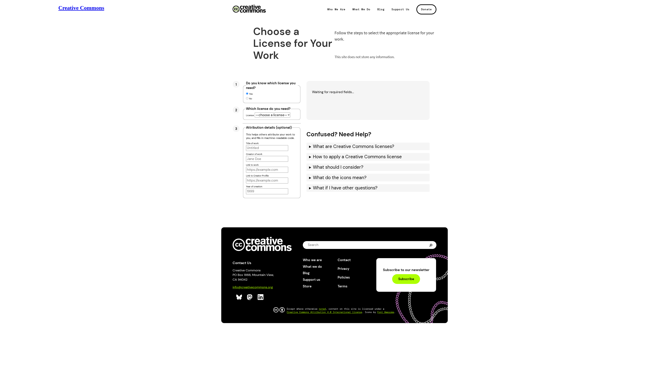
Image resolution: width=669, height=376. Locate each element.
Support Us (400, 9)
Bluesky (239, 297)
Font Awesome (385, 312)
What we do (312, 266)
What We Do (361, 9)
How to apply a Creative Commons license (357, 157)
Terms (342, 286)
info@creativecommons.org (253, 287)
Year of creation (254, 186)
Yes (251, 93)
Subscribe (406, 279)
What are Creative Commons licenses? (353, 146)
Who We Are (336, 9)
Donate (426, 9)
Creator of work (254, 154)
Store (307, 286)
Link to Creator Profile (257, 175)
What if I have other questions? (345, 188)
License (250, 115)
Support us (311, 279)
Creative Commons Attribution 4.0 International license (324, 312)
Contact (344, 260)
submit (431, 245)
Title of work (252, 143)
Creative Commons (249, 9)
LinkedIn (261, 297)
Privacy (343, 269)
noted (322, 308)
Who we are (312, 260)
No (250, 98)
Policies (344, 277)
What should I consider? (338, 167)
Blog (381, 9)
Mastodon (250, 297)
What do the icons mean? (340, 178)
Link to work (252, 164)
